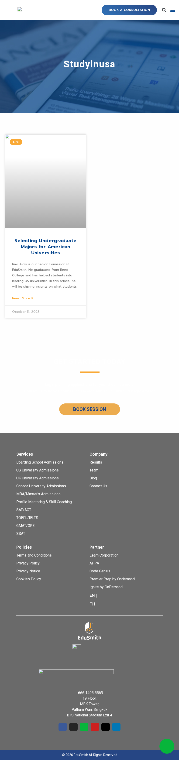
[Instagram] (73, 727)
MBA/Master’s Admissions (38, 494)
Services (24, 454)
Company (98, 454)
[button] (129, 10)
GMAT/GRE (25, 525)
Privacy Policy (28, 563)
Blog (93, 478)
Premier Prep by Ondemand (112, 579)
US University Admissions (37, 470)
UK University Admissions (37, 478)
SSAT (20, 533)
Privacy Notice (28, 571)
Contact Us (98, 486)
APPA (94, 563)
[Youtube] (95, 727)
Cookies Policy (28, 579)
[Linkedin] (116, 727)
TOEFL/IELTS (27, 518)
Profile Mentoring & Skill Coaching (44, 502)
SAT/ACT (23, 510)
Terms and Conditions (34, 555)
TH (92, 604)
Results (96, 462)
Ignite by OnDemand (106, 587)
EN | (93, 595)
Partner (97, 547)
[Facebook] (63, 727)
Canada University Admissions (41, 486)
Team (94, 470)
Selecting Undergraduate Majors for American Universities (45, 246)
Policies (24, 547)
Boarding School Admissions (39, 462)
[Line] (84, 727)
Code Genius (100, 571)
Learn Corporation (104, 555)
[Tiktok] (105, 727)
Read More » (22, 298)
